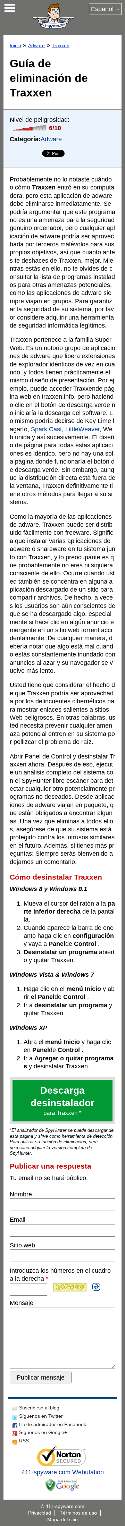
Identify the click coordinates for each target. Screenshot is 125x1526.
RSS (24, 1440)
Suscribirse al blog (39, 1407)
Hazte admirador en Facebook (52, 1424)
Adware (36, 45)
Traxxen (60, 45)
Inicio (15, 45)
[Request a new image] (96, 1287)
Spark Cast (46, 429)
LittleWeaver (82, 429)
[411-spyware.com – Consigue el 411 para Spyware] (53, 16)
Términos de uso (78, 1513)
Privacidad (39, 1513)
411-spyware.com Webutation (63, 1472)
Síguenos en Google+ (43, 1432)
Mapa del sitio (62, 1519)
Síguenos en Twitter (41, 1416)
